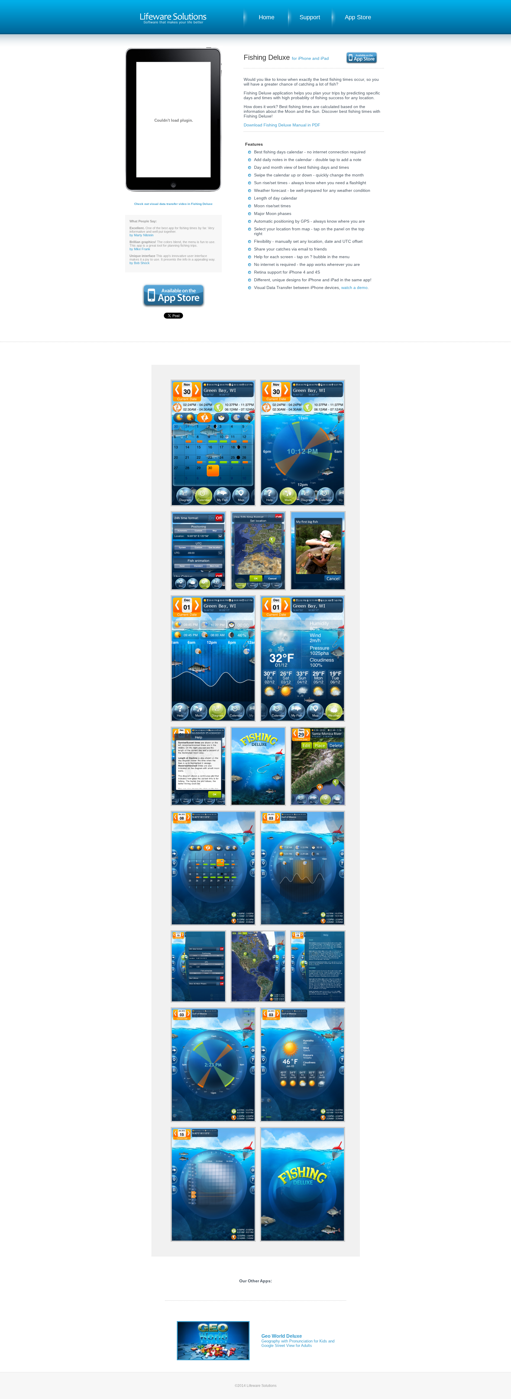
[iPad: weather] (302, 1120)
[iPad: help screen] (318, 1001)
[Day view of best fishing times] (214, 720)
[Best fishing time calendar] (214, 504)
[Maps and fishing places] (318, 804)
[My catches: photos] (318, 589)
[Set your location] (258, 589)
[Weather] (302, 720)
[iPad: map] (258, 1001)
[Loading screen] (258, 804)
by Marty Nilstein (141, 235)
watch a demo (354, 287)
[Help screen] (199, 804)
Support (310, 17)
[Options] (199, 589)
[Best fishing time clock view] (302, 504)
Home (266, 17)
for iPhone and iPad (310, 58)
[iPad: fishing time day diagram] (302, 924)
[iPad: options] (199, 1001)
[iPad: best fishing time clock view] (214, 1120)
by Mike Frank (140, 249)
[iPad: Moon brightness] (214, 1240)
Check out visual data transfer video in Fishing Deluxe (173, 203)
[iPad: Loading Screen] (302, 1240)
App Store (358, 17)
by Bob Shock (140, 263)
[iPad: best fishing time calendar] (214, 924)
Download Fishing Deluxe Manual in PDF (282, 125)
